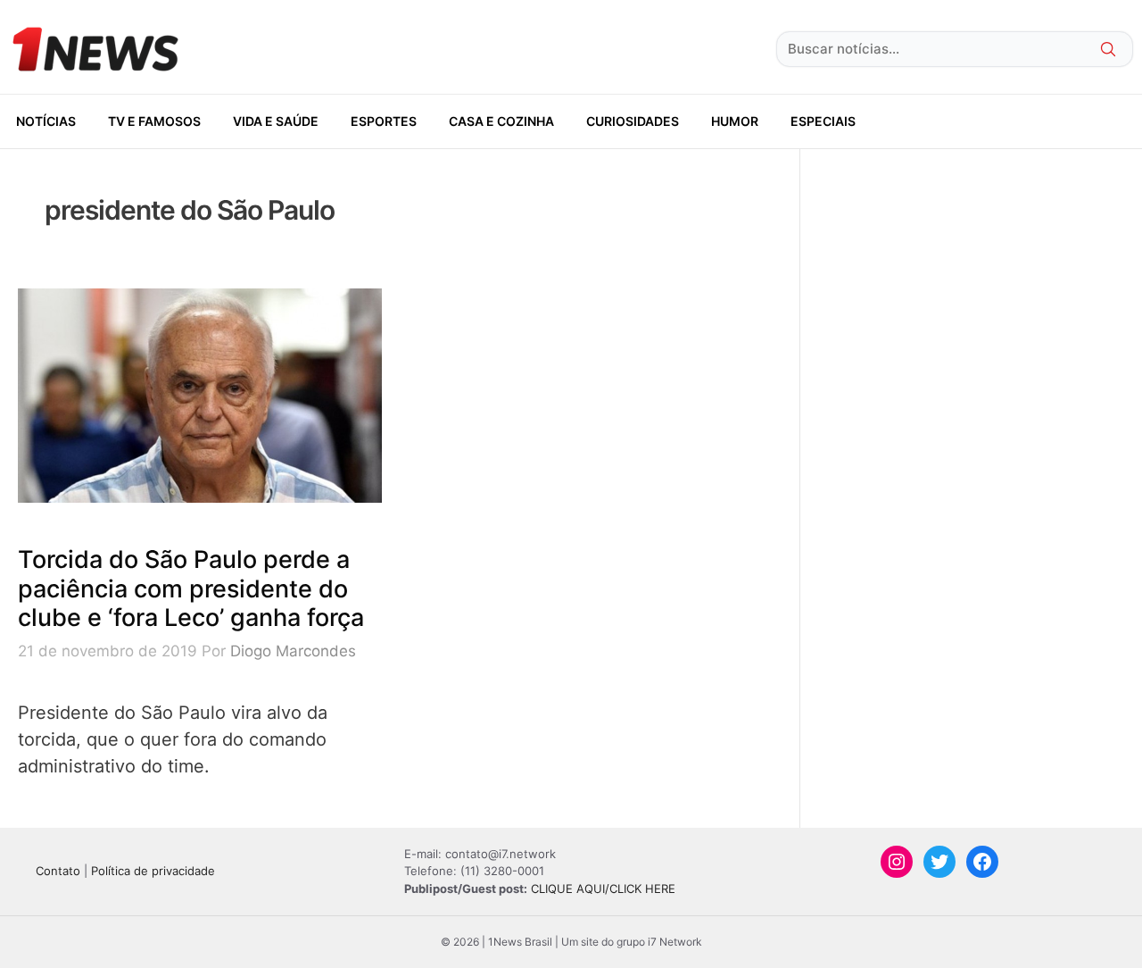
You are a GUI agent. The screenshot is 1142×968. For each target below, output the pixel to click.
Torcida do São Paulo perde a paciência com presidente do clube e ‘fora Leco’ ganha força (191, 588)
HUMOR (734, 121)
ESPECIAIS (823, 121)
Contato (58, 871)
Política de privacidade (153, 871)
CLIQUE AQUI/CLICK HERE (603, 888)
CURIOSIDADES (632, 121)
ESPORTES (384, 121)
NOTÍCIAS (46, 121)
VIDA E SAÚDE (276, 121)
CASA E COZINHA (501, 121)
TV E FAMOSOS (154, 121)
